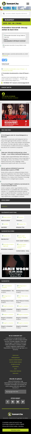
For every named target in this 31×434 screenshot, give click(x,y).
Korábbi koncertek (15, 364)
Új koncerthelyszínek (8, 231)
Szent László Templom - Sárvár (23, 240)
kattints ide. (5, 55)
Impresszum (15, 355)
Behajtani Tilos (20, 227)
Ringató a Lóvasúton (6, 309)
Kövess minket (6, 200)
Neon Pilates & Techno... (23, 300)
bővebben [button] (21, 426)
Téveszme (19, 220)
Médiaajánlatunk (16, 357)
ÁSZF (15, 368)
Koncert (11, 362)
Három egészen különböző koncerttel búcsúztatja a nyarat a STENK (12, 169)
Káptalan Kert (5, 239)
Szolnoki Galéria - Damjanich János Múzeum (23, 251)
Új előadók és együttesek (9, 212)
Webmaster (15, 373)
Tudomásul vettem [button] (15, 430)
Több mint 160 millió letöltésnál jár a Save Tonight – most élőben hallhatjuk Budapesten (15, 153)
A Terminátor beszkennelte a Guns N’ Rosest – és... (15, 74)
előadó (15, 362)
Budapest (9, 20)
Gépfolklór (4, 227)
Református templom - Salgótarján (8, 249)
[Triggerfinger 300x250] (15, 126)
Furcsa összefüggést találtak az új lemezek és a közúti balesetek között (15, 184)
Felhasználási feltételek (15, 371)
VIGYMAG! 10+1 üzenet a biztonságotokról (16, 83)
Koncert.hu (4, 206)
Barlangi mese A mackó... (23, 290)
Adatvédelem (15, 366)
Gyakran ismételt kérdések (15, 359)
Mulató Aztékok (5, 220)
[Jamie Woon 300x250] (15, 277)
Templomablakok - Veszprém (8, 290)
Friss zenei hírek (6, 130)
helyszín (20, 362)
